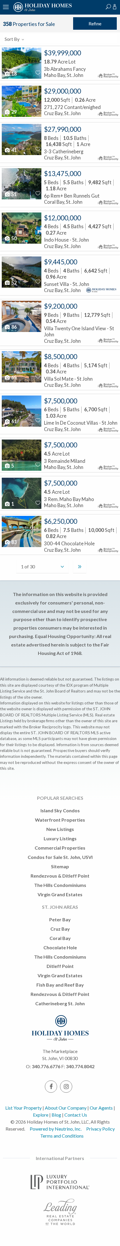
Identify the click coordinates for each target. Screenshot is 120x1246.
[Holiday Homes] (42, 11)
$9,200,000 (60, 306)
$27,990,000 (62, 129)
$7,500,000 (60, 401)
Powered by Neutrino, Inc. (56, 1128)
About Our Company (66, 1107)
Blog (56, 1114)
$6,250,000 (60, 521)
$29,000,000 (62, 91)
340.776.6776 (46, 1066)
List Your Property (23, 1107)
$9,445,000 (60, 262)
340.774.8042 (80, 1066)
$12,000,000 (62, 218)
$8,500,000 (60, 357)
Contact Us (75, 1114)
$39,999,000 (62, 53)
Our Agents (101, 1107)
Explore (40, 1114)
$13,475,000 (62, 174)
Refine (95, 23)
